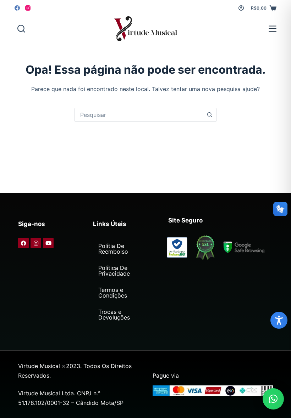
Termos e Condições (112, 292)
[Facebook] (17, 8)
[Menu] (271, 29)
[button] (273, 398)
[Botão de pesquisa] (209, 115)
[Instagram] (28, 8)
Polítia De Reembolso (113, 248)
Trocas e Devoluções (114, 314)
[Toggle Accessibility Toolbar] (279, 320)
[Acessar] (241, 8)
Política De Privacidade (114, 270)
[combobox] (139, 115)
